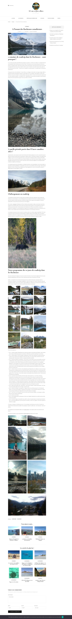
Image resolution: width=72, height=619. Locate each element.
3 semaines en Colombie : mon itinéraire (27, 539)
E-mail (22, 605)
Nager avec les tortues (13, 582)
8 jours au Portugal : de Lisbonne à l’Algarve (14, 539)
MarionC (20, 31)
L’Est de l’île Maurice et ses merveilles (27, 581)
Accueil (13, 18)
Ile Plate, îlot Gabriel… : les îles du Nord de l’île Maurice (40, 563)
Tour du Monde (51, 18)
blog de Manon (26, 413)
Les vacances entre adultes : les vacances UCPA (13, 563)
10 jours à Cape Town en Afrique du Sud (40, 581)
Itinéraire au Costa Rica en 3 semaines (56, 45)
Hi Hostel (14, 204)
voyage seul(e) (26, 409)
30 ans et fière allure (36, 11)
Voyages (42, 18)
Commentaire (10, 594)
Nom (9, 605)
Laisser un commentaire (33, 31)
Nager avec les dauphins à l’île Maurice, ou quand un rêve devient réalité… (27, 564)
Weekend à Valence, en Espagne (40, 539)
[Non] (70, 617)
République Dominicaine (32, 18)
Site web (36, 605)
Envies (59, 18)
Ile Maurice (20, 18)
